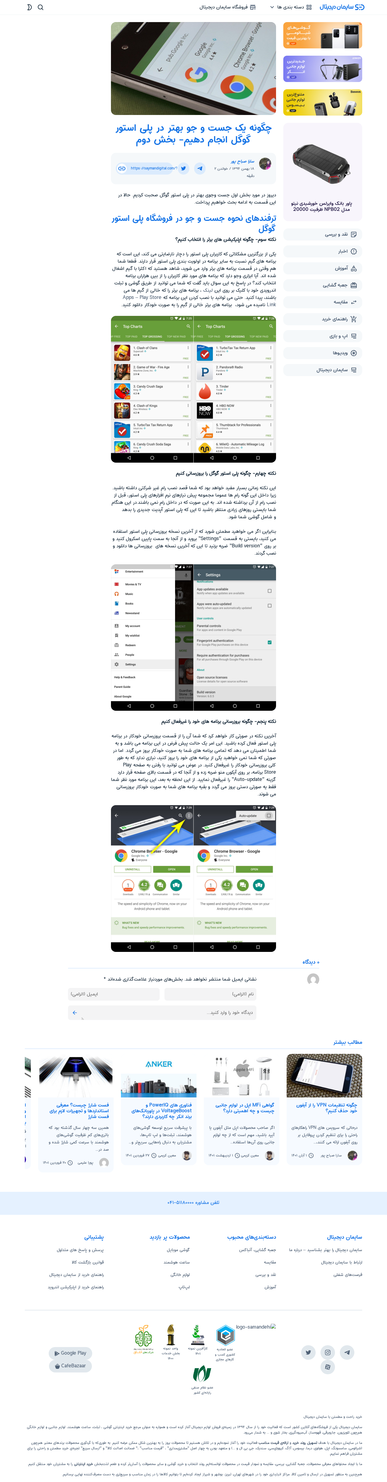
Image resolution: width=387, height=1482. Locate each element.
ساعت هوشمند (177, 1262)
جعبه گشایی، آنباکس (257, 1250)
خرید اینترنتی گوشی (117, 1427)
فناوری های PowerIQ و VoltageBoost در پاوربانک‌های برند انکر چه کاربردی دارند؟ (162, 1111)
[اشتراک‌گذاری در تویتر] (183, 168)
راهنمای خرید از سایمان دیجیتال (76, 1274)
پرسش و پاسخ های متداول (80, 1250)
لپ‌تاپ (184, 1287)
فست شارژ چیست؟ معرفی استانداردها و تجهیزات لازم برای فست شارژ (79, 1111)
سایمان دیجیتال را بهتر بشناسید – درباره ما (325, 1250)
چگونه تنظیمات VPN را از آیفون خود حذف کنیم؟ (326, 1108)
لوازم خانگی (180, 1274)
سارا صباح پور (242, 161)
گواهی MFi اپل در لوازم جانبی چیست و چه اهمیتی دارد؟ (245, 1108)
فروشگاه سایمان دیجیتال (224, 7)
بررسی (279, 1464)
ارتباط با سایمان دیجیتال (341, 1262)
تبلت (96, 1427)
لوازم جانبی (57, 1427)
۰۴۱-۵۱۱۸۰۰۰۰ (181, 1202)
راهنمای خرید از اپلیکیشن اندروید (76, 1287)
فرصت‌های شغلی (347, 1274)
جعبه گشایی (295, 1464)
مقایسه (270, 1262)
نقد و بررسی (265, 1274)
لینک (208, 290)
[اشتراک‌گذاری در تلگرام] (200, 168)
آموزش (270, 1287)
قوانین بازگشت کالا (88, 1262)
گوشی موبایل (178, 1250)
